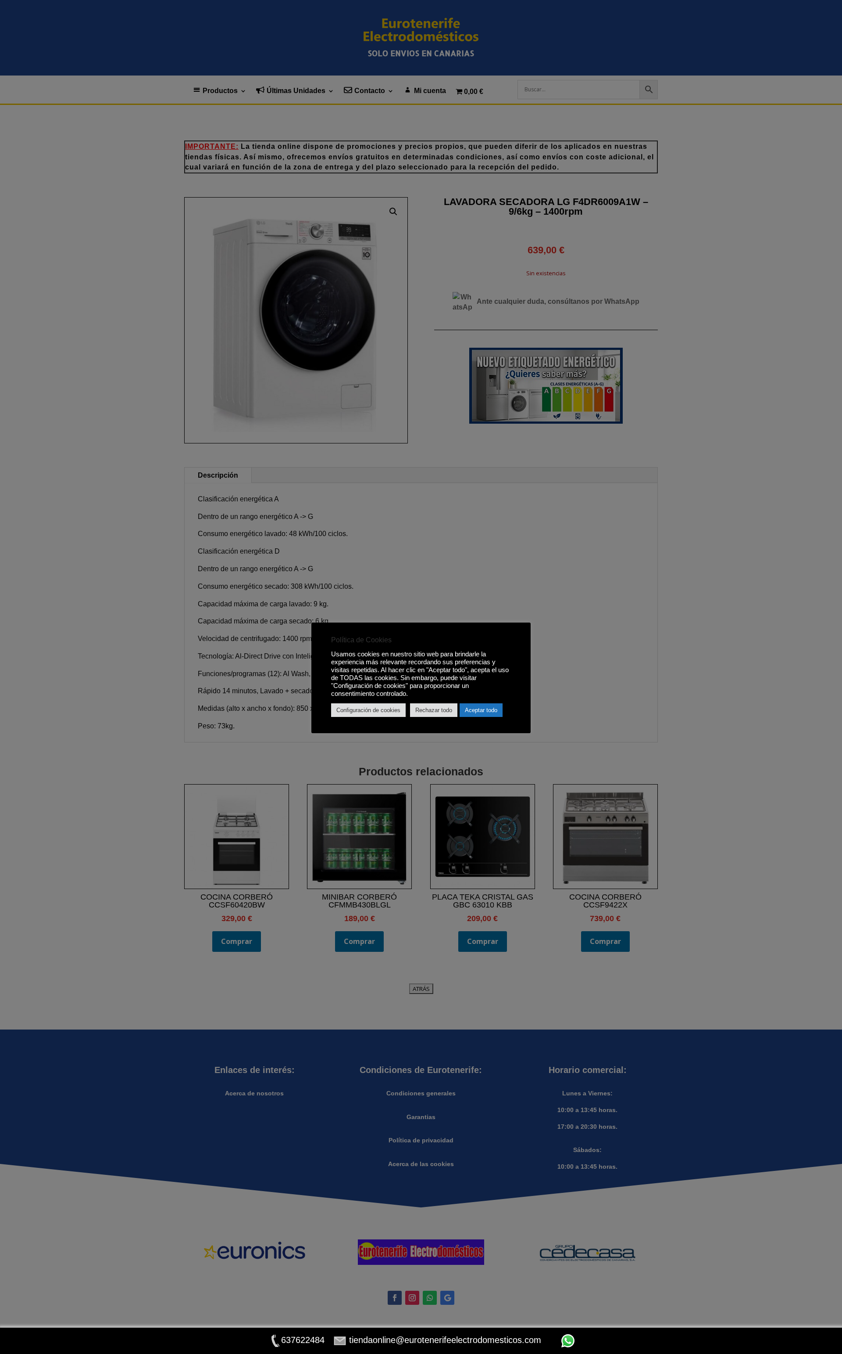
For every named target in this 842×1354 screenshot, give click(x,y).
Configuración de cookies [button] (368, 710)
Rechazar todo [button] (433, 710)
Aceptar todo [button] (481, 710)
